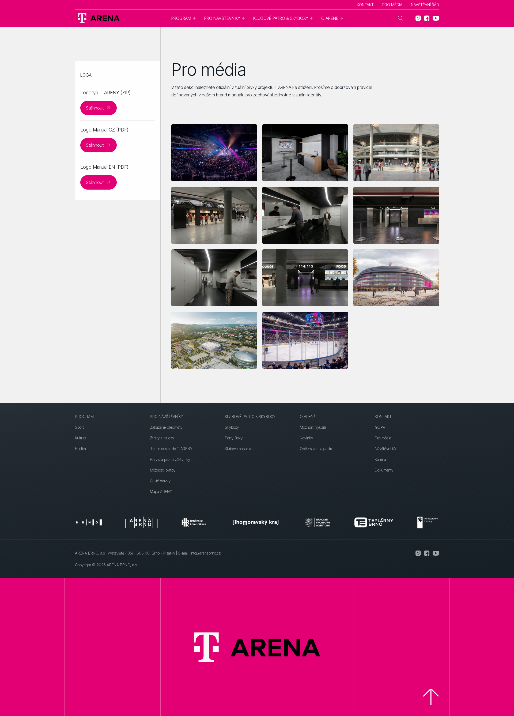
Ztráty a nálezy (162, 438)
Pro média (392, 4)
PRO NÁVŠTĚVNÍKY (166, 416)
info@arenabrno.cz (205, 553)
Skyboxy (232, 427)
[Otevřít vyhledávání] (400, 18)
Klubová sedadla (238, 448)
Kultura (80, 438)
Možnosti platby (162, 470)
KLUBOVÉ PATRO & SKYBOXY (250, 416)
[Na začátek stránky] (431, 697)
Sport (79, 427)
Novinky (306, 438)
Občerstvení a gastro (316, 448)
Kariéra (380, 459)
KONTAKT (365, 4)
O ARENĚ (308, 416)
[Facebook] (426, 18)
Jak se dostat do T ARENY (171, 448)
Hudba (80, 448)
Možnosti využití (313, 427)
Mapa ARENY (161, 491)
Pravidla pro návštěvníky (170, 459)
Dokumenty (384, 470)
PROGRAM (84, 416)
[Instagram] (418, 18)
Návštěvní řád (425, 4)
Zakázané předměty (166, 427)
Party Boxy (234, 438)
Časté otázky (160, 480)
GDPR (380, 427)
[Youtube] (436, 18)
